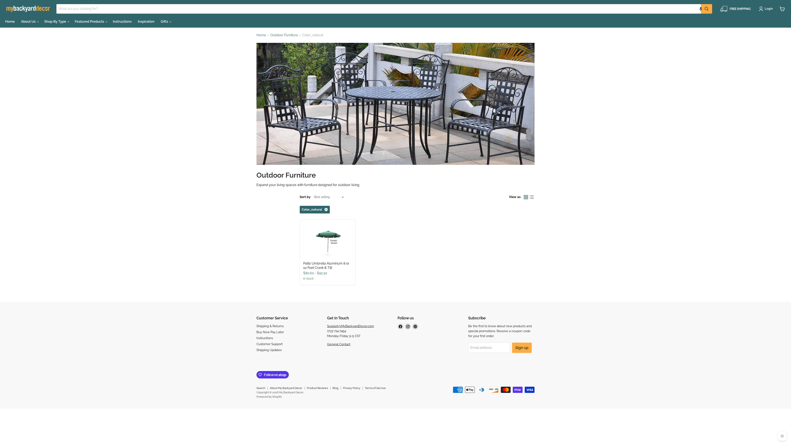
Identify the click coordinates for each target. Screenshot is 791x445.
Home (10, 21)
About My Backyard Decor (286, 388)
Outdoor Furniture (284, 35)
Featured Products (90, 21)
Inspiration (146, 21)
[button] (701, 9)
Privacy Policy (351, 388)
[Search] (706, 9)
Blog (335, 388)
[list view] (532, 197)
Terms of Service (375, 388)
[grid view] (526, 197)
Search (260, 388)
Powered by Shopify (269, 396)
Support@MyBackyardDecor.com (350, 326)
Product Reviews (317, 388)
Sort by (305, 197)
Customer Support (269, 344)
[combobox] (378, 9)
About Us (28, 21)
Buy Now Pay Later (270, 332)
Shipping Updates (269, 350)
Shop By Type (55, 21)
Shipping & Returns (270, 326)
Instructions (122, 21)
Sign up (521, 347)
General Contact (338, 344)
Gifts (165, 21)
